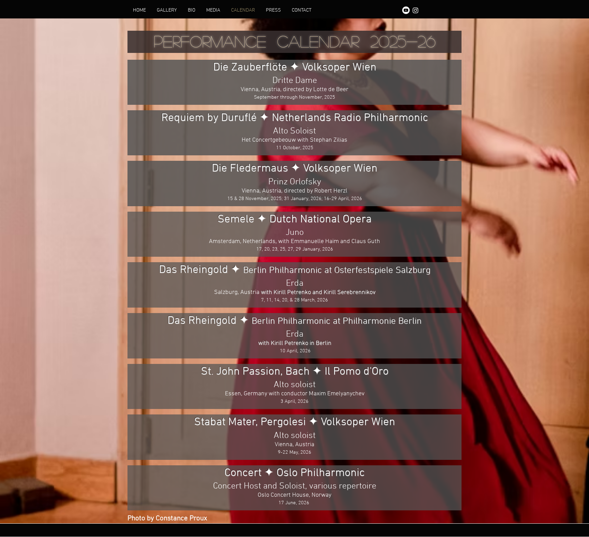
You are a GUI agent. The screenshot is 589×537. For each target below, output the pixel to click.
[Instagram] (415, 10)
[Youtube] (406, 10)
